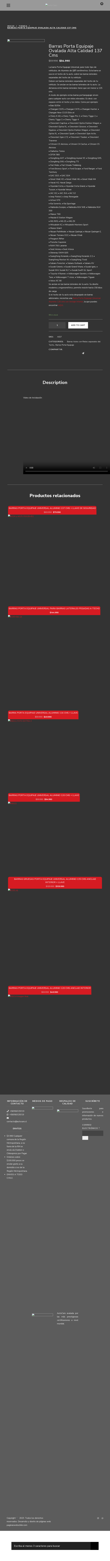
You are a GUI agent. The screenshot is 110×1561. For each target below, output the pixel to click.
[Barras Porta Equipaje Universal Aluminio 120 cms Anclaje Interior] (49, 1036)
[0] (99, 6)
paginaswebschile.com (17, 1525)
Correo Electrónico (91, 1127)
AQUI (60, 305)
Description (55, 382)
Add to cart (78, 325)
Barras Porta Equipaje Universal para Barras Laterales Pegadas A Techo (54, 608)
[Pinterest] (72, 353)
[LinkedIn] (62, 353)
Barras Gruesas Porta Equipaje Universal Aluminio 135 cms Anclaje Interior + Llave (55, 881)
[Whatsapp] (102, 1518)
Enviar (85, 1138)
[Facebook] (52, 353)
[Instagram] (98, 1518)
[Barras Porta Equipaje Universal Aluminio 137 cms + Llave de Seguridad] (52, 559)
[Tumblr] (67, 353)
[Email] (77, 353)
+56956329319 (17, 1111)
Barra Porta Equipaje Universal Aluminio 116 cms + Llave (43, 712)
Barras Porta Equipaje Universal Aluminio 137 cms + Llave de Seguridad (52, 508)
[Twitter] (57, 353)
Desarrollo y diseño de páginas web (34, 1521)
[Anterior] (94, 27)
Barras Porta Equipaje (65, 345)
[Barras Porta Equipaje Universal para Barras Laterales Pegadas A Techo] (54, 661)
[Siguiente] (101, 27)
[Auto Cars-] (51, 5)
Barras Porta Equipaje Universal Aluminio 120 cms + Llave (44, 795)
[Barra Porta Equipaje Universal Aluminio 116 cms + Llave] (43, 754)
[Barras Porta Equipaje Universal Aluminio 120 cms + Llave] (44, 837)
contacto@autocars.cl (17, 1121)
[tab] (55, 382)
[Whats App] (88, 353)
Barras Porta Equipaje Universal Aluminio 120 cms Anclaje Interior (50, 988)
